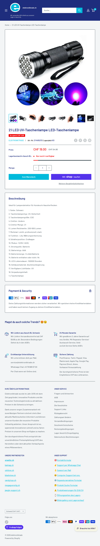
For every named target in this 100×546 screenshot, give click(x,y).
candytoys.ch (10, 480)
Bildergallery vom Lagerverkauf (70, 500)
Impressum (59, 401)
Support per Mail (64, 470)
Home (7, 25)
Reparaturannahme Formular (69, 480)
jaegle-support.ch (12, 490)
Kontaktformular (64, 460)
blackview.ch (10, 475)
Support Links (60, 409)
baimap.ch (9, 465)
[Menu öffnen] (6, 10)
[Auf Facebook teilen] (75, 140)
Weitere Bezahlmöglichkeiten (71, 183)
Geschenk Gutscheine (63, 425)
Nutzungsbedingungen (64, 429)
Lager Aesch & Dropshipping (66, 433)
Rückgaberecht (60, 413)
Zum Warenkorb (28, 177)
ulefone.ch (9, 470)
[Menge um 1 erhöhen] (49, 167)
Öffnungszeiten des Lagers (68, 495)
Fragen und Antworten (64, 393)
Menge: (12, 168)
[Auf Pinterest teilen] (80, 140)
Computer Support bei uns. (68, 475)
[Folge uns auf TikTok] (6, 522)
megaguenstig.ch (12, 485)
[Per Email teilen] (89, 140)
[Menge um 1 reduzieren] (36, 167)
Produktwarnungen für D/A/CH (70, 490)
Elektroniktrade (16, 140)
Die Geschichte (60, 405)
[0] (93, 10)
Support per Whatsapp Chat (69, 465)
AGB (56, 397)
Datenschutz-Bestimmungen (66, 437)
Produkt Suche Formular (67, 485)
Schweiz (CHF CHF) (13, 511)
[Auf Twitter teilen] (85, 140)
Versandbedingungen (63, 421)
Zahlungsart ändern (62, 417)
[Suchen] (79, 10)
